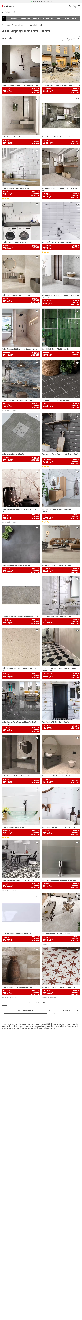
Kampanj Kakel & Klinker (35, 25)
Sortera (76, 38)
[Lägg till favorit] (37, 47)
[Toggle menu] (79, 6)
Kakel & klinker (18, 25)
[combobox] (66, 1011)
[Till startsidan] (8, 6)
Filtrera (65, 38)
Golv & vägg (7, 25)
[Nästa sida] (77, 1011)
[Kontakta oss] (70, 6)
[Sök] (3, 12)
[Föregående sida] (55, 1011)
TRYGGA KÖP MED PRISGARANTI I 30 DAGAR (42, 3)
